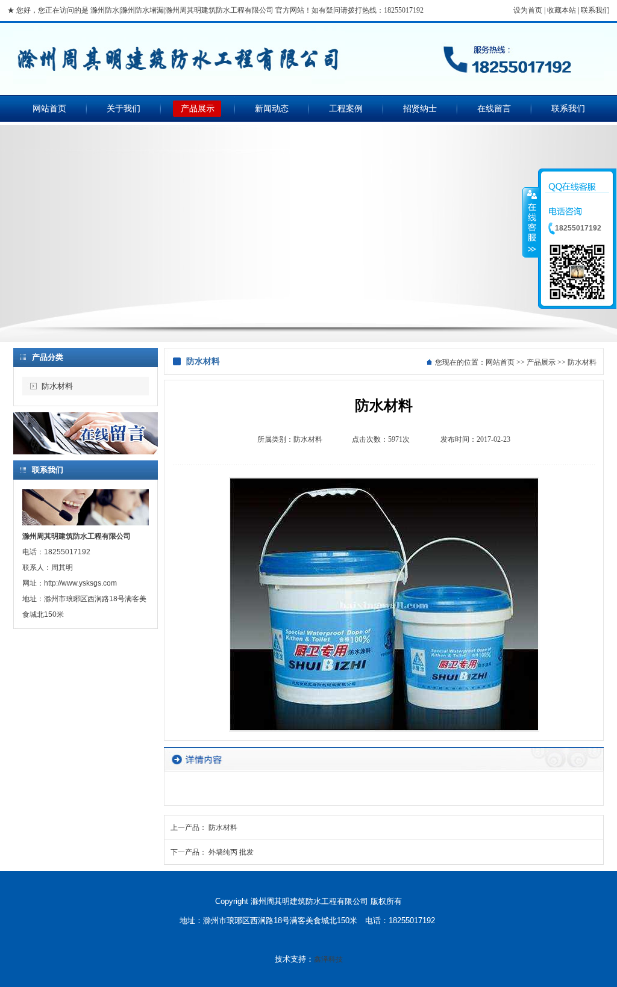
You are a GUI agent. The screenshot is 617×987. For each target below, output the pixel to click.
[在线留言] (85, 452)
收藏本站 (561, 10)
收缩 (530, 222)
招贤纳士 (420, 108)
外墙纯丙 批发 (231, 852)
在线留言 (494, 108)
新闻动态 (272, 108)
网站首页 (49, 108)
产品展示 (198, 108)
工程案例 (346, 108)
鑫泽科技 (328, 959)
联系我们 (595, 10)
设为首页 (527, 10)
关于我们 (123, 108)
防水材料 (57, 386)
